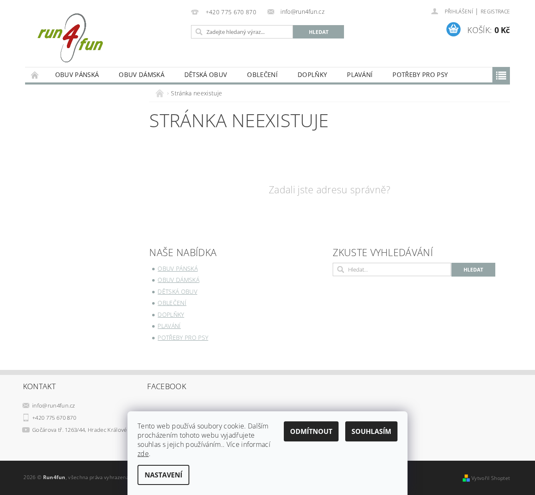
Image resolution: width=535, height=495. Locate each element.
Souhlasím (371, 431)
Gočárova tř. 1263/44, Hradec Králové (79, 429)
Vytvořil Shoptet (490, 478)
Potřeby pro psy (420, 74)
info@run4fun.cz (53, 405)
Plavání (359, 74)
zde (143, 453)
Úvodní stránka (35, 74)
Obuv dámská (141, 74)
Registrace (495, 11)
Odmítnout (311, 431)
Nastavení (163, 475)
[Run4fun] (70, 37)
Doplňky (312, 74)
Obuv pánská (77, 74)
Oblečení (262, 74)
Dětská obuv (205, 74)
